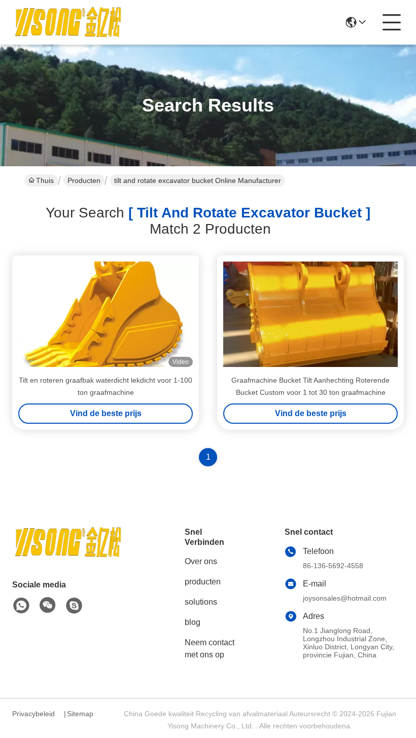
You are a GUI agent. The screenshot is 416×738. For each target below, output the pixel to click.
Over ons (201, 561)
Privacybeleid (33, 714)
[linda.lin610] (74, 606)
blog (192, 622)
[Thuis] (68, 554)
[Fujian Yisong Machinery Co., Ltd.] (68, 22)
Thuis (45, 180)
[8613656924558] (21, 606)
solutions (201, 602)
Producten (83, 180)
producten (203, 581)
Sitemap (80, 714)
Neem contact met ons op (209, 648)
